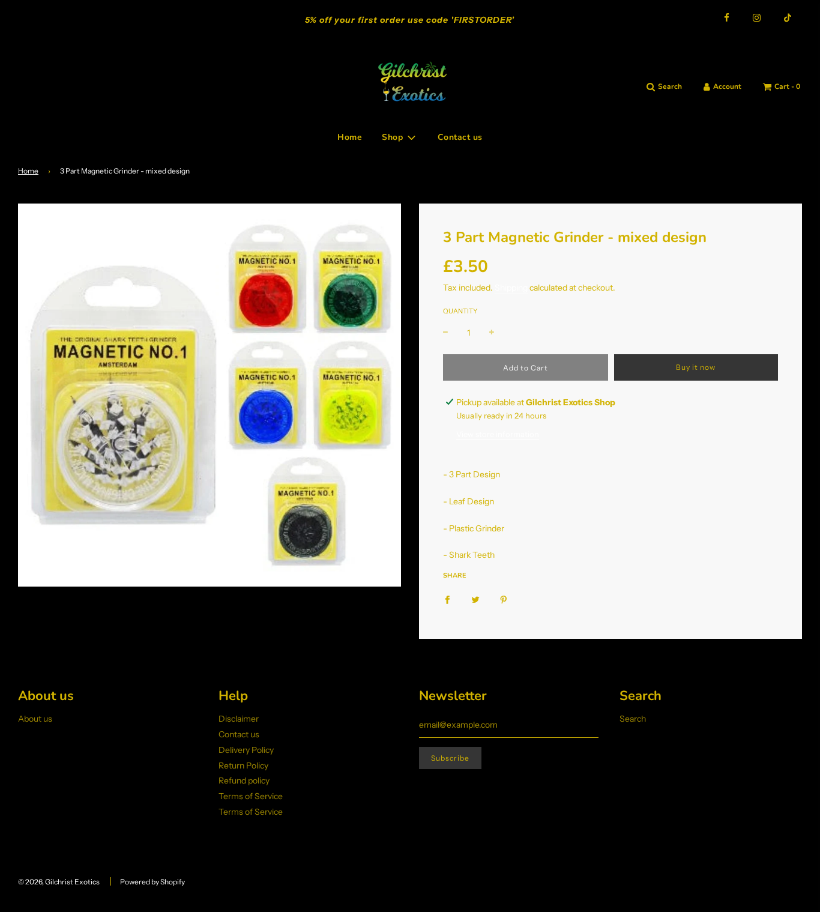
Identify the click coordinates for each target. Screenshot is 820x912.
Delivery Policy (246, 749)
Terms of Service (251, 796)
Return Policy (243, 765)
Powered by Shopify (152, 881)
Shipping (511, 287)
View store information (497, 434)
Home (349, 137)
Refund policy (244, 780)
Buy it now (696, 367)
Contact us (460, 137)
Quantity (460, 311)
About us (35, 718)
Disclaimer (239, 718)
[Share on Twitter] (475, 599)
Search (633, 718)
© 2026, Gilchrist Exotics (59, 881)
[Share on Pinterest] (503, 599)
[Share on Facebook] (447, 599)
